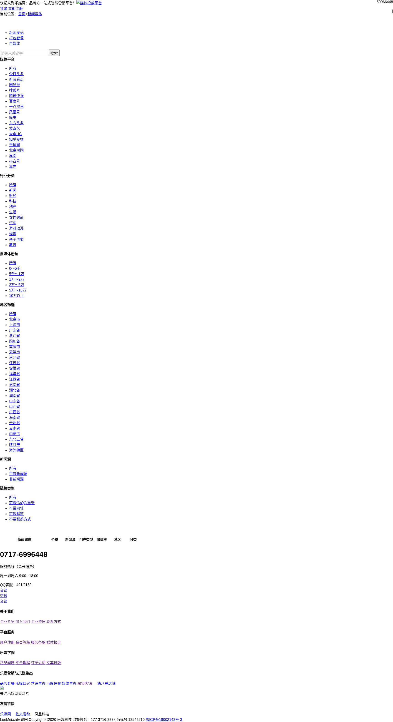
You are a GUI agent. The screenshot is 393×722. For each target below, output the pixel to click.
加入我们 (22, 622)
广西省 (14, 412)
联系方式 (53, 622)
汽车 (12, 223)
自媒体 (14, 43)
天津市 (14, 352)
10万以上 (16, 296)
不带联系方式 (20, 519)
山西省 (14, 406)
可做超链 (16, 514)
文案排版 (53, 663)
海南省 (14, 417)
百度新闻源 (18, 474)
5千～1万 (16, 274)
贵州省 (14, 423)
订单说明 (38, 663)
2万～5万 (16, 285)
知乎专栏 (16, 139)
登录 (3, 8)
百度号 (14, 101)
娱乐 (12, 234)
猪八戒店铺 (106, 683)
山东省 (14, 401)
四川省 (14, 341)
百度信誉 (53, 683)
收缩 (390, 74)
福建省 (14, 374)
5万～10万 (17, 290)
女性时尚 (16, 217)
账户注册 (7, 642)
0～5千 (14, 268)
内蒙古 (14, 434)
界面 (12, 156)
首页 (21, 14)
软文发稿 (22, 714)
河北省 (14, 357)
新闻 (12, 190)
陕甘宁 (14, 445)
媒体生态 (69, 683)
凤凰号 (14, 112)
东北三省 (16, 439)
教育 (12, 245)
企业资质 (38, 622)
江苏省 (14, 363)
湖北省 (14, 390)
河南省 (14, 385)
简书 (12, 118)
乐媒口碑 (22, 683)
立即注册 (15, 8)
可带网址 (16, 508)
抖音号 (14, 161)
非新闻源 (16, 479)
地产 (12, 207)
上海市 (14, 325)
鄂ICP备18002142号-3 (164, 720)
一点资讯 (16, 107)
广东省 (14, 330)
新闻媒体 (35, 14)
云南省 (14, 428)
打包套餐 (16, 38)
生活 (12, 212)
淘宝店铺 (84, 683)
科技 (12, 201)
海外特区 (16, 450)
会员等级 (22, 642)
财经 (12, 196)
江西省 (14, 379)
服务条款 (38, 642)
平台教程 (22, 663)
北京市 (14, 319)
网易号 (14, 85)
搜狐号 (14, 90)
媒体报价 (53, 642)
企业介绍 (7, 622)
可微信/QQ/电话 (22, 503)
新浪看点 (16, 79)
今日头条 (16, 74)
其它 (12, 167)
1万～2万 (16, 279)
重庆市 (14, 347)
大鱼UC (15, 134)
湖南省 (14, 396)
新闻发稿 (16, 33)
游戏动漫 (16, 228)
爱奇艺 (14, 128)
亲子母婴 (16, 239)
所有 (12, 68)
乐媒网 (5, 714)
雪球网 (14, 145)
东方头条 (16, 123)
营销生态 (38, 683)
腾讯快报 (16, 96)
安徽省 (14, 368)
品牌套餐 (7, 683)
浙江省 (14, 336)
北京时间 (16, 150)
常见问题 (7, 663)
